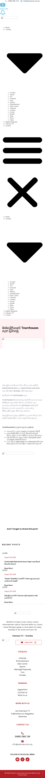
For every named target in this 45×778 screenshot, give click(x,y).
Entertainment (14, 104)
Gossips (12, 93)
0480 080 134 (22, 736)
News (12, 118)
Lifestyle (13, 108)
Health (12, 114)
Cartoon (12, 110)
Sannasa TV (9, 124)
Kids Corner (14, 106)
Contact (8, 126)
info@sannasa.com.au (22, 744)
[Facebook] (17, 759)
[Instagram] (22, 759)
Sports (12, 95)
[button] (22, 171)
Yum (11, 100)
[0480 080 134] (22, 733)
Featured (13, 98)
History (12, 102)
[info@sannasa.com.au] (22, 741)
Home (7, 27)
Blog (11, 116)
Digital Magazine (11, 122)
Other (12, 120)
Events (12, 112)
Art (11, 96)
